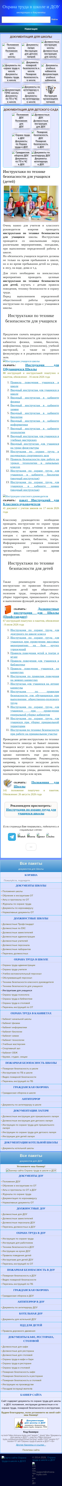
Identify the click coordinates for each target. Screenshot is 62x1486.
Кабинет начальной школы (16, 1019)
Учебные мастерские (13, 1044)
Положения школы (12, 891)
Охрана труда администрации (18, 965)
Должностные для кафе (15, 1346)
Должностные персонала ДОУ (18, 1222)
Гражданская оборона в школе (19, 1093)
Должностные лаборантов (16, 949)
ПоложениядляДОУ (21, 124)
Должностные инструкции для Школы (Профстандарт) (31, 613)
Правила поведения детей (16, 1255)
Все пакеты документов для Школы (31, 865)
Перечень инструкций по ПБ (17, 1081)
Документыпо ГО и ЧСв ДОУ (21, 161)
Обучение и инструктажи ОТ (17, 895)
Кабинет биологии (12, 1031)
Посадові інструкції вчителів (17, 1388)
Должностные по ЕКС (14, 928)
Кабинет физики (11, 1023)
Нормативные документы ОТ (18, 912)
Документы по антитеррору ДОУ (20, 1307)
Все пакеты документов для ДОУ (31, 1157)
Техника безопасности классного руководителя (28, 982)
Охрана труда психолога (15, 994)
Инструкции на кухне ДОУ (16, 1251)
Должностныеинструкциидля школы (50, 54)
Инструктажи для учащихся (17, 990)
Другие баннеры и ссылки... (31, 1444)
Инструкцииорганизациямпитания (50, 99)
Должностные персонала (16, 945)
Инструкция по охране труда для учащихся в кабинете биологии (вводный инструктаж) (34, 474)
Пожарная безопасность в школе (20, 1068)
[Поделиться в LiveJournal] (50, 837)
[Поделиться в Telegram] (12, 837)
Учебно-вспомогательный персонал (21, 973)
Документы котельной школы (18, 1148)
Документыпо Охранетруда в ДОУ (21, 144)
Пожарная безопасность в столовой (21, 1380)
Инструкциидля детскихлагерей (31, 54)
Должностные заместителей (17, 932)
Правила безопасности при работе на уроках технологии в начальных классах (34, 463)
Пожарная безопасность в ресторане (22, 1376)
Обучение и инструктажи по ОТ (19, 1185)
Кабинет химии (10, 1035)
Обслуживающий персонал (17, 977)
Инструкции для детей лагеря (18, 1136)
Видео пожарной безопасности (19, 1077)
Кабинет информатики (14, 1027)
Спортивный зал (11, 1048)
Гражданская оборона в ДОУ (18, 1295)
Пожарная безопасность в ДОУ (19, 1275)
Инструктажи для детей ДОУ (17, 1259)
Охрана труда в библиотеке (17, 998)
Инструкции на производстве (18, 1384)
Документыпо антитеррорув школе (31, 99)
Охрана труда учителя (14, 969)
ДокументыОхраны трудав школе (11, 77)
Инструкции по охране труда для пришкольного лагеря (28, 1126)
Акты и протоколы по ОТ (15, 899)
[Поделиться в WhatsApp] (21, 837)
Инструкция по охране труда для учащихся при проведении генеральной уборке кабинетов (34, 710)
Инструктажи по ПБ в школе (17, 1072)
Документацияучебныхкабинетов (50, 77)
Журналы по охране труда (16, 904)
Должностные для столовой (17, 1355)
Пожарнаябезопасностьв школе (31, 77)
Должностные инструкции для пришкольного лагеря (30, 1116)
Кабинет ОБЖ (10, 1052)
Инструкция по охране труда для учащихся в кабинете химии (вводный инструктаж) (34, 486)
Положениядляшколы (11, 54)
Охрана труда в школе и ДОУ (31, 6)
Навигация (31, 28)
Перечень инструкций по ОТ (17, 1007)
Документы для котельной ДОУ (19, 1319)
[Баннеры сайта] (31, 1170)
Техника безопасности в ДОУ (18, 1247)
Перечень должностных (15, 953)
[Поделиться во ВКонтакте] (31, 837)
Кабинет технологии (13, 1040)
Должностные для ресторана (18, 1351)
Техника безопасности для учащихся (22, 986)
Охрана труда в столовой (16, 1003)
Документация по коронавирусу (19, 1198)
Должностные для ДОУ (14, 1214)
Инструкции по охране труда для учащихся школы (31, 811)
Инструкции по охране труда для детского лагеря (29, 1132)
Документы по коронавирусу (17, 908)
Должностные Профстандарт (18, 924)
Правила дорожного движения (18, 1331)
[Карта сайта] (16, 1461)
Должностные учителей (15, 941)
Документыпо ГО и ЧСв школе (11, 99)
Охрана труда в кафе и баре (18, 1359)
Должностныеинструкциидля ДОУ (40, 124)
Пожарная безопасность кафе (18, 1372)
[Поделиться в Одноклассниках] (41, 837)
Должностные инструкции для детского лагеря (27, 1120)
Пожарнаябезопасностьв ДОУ (41, 144)
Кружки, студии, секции (14, 1056)
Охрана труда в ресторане (16, 1363)
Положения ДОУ (11, 1181)
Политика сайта (31, 1450)
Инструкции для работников (17, 1242)
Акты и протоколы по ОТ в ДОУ (19, 1190)
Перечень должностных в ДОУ (18, 1226)
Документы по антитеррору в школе (21, 1104)
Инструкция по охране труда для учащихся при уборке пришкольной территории (34, 722)
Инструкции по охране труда (18, 1238)
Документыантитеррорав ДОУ (40, 161)
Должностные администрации (18, 936)
